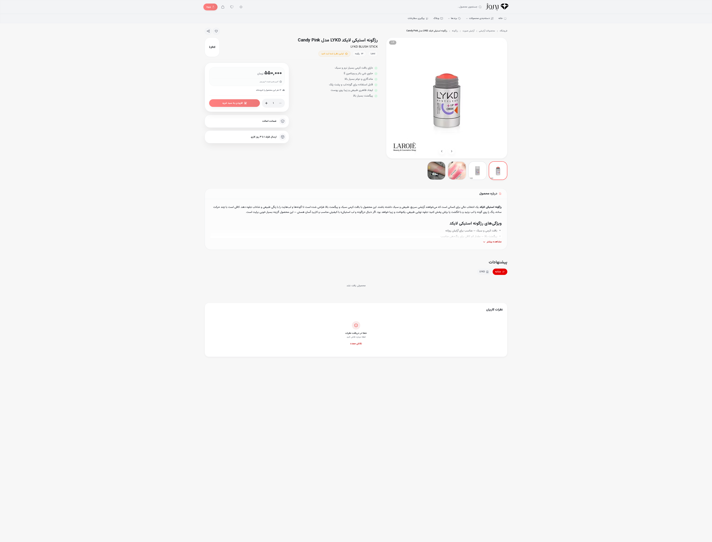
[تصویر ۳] (457, 170)
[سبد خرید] (223, 7)
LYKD (482, 272)
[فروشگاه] (497, 7)
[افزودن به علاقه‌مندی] (216, 31)
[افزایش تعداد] (266, 103)
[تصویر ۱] (498, 170)
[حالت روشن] (241, 7)
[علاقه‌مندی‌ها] (232, 7)
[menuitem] (502, 18)
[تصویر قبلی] (451, 151)
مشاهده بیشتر (494, 242)
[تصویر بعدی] (442, 151)
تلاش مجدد (356, 344)
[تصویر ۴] (436, 170)
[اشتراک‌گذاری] (208, 31)
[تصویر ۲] (477, 170)
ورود (208, 7)
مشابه (498, 272)
